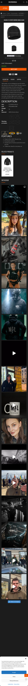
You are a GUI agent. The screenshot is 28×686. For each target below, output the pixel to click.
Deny (14, 676)
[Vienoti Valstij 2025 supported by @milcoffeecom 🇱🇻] (14, 482)
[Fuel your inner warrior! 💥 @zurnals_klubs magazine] (14, 275)
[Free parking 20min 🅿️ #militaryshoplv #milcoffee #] (14, 586)
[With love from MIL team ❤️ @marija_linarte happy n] (14, 223)
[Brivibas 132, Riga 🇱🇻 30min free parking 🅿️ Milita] (14, 379)
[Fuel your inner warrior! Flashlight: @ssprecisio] (14, 301)
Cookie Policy (10, 684)
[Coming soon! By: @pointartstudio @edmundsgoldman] (14, 327)
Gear (8, 13)
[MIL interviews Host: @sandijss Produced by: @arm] (14, 353)
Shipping (19, 79)
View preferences (14, 680)
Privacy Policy (16, 684)
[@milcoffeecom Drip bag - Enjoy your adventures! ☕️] (14, 405)
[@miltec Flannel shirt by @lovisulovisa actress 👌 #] (14, 431)
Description (5, 79)
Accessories (14, 13)
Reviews (12, 79)
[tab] (5, 80)
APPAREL (21, 13)
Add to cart (14, 69)
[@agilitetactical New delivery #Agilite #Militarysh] (14, 534)
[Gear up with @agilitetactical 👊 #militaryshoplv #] (14, 508)
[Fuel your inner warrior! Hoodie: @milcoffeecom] (14, 197)
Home (4, 13)
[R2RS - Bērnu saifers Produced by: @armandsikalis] (14, 457)
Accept (14, 672)
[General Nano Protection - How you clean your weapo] (14, 249)
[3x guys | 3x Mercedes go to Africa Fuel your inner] (14, 560)
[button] (26, 658)
